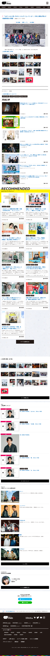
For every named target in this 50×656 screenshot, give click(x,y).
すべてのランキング (25, 481)
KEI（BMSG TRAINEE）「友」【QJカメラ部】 (29, 470)
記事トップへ (25, 22)
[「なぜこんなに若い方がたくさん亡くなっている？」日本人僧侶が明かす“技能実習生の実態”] (6, 56)
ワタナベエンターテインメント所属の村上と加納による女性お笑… (31, 493)
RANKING (38, 7)
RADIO (30, 632)
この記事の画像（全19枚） (8, 51)
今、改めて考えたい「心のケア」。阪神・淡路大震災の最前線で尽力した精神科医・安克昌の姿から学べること (34, 131)
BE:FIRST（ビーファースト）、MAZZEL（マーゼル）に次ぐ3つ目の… (32, 522)
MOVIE (15, 7)
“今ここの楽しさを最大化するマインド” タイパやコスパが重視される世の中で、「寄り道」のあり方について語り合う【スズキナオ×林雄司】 (12, 298)
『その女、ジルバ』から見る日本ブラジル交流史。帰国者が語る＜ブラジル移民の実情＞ (34, 117)
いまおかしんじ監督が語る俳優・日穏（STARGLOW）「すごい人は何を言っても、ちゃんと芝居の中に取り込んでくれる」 (12, 209)
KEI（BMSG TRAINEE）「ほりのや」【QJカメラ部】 (31, 411)
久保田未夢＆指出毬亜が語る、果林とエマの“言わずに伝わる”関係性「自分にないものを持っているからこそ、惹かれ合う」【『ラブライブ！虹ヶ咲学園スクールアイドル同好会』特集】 (36, 268)
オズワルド (22, 549)
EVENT (21, 634)
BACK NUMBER (7, 634)
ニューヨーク (22, 505)
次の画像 (32, 22)
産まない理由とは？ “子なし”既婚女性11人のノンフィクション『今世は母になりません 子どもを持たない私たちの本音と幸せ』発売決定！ (35, 239)
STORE (15, 634)
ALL (44, 7)
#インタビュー (5, 91)
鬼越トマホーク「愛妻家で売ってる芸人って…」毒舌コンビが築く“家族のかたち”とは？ (36, 209)
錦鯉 (21, 534)
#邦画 (10, 91)
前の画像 (18, 22)
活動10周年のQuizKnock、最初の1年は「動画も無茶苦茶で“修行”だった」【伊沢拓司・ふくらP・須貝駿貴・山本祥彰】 (36, 298)
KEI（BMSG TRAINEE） (25, 435)
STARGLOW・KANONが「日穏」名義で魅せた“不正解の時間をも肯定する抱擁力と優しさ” (11, 327)
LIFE (41, 632)
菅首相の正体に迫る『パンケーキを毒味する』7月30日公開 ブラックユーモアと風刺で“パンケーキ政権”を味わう (34, 104)
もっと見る (25, 564)
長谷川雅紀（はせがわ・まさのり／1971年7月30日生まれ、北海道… (32, 536)
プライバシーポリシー (7, 641)
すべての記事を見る (25, 341)
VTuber (20, 7)
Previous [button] (2, 580)
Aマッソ (21, 491)
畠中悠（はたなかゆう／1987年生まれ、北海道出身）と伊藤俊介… (31, 550)
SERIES (32, 7)
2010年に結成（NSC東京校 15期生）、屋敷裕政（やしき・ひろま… (32, 507)
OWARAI (3, 7)
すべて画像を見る (25, 397)
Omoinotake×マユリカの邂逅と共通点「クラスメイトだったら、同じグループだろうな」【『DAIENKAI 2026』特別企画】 (33, 176)
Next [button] (46, 580)
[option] (25, 580)
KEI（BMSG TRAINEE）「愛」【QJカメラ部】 (29, 457)
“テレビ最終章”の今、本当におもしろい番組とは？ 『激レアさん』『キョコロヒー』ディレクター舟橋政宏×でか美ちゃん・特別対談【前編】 (12, 268)
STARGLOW (22, 520)
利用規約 (22, 641)
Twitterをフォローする (25, 599)
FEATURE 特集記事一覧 (10, 611)
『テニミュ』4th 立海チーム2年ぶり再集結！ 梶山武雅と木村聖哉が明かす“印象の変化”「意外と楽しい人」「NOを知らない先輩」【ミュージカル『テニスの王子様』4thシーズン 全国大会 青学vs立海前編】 (12, 239)
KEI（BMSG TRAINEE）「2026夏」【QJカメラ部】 (31, 424)
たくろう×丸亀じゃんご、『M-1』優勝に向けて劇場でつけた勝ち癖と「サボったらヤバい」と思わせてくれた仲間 (33, 155)
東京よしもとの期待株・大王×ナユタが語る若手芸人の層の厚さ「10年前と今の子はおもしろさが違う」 (34, 145)
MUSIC (9, 7)
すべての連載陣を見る (25, 587)
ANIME (26, 7)
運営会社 (16, 641)
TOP (3, 611)
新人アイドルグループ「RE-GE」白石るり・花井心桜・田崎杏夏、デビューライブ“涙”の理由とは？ (33, 166)
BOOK (36, 632)
